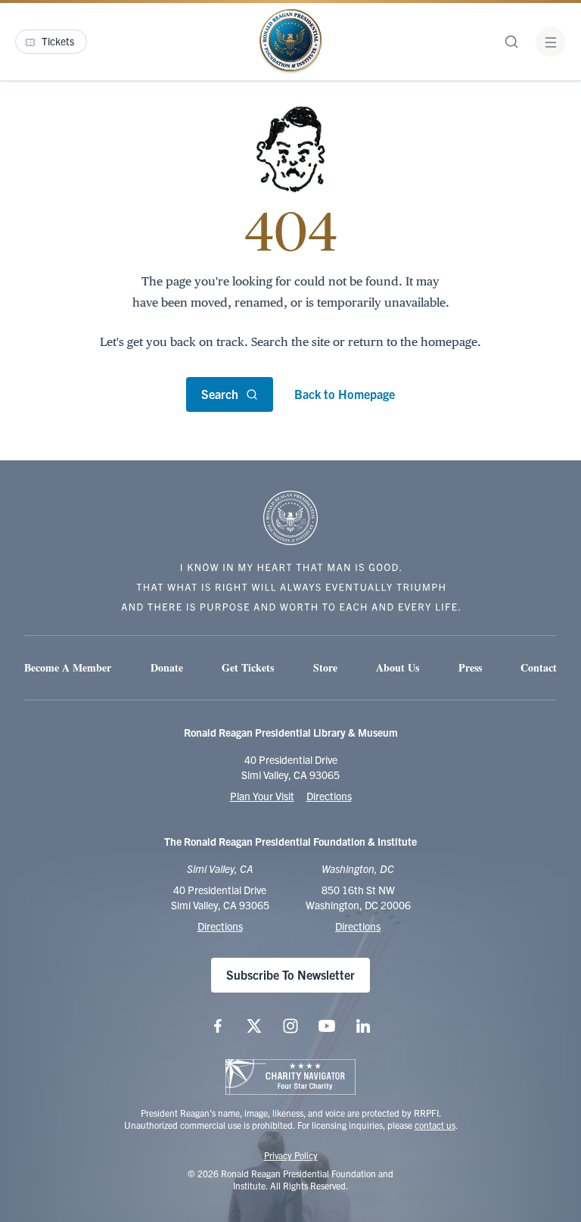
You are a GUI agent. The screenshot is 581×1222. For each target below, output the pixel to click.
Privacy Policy (291, 1155)
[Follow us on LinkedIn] (363, 1026)
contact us (435, 1124)
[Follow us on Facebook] (218, 1026)
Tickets (58, 41)
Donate (167, 667)
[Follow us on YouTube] (327, 1026)
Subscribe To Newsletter (290, 974)
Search (219, 393)
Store (325, 667)
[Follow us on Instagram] (290, 1026)
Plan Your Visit (262, 796)
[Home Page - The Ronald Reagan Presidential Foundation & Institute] (290, 41)
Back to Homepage (344, 393)
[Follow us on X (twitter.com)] (254, 1026)
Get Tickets (248, 667)
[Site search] (511, 41)
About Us (397, 667)
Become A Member (67, 667)
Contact (538, 667)
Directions (329, 796)
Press (470, 667)
